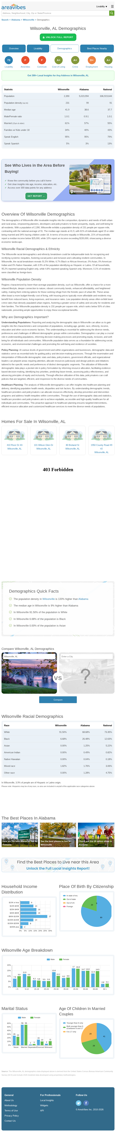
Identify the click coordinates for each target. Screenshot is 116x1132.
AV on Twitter (78, 1103)
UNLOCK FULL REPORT (59, 37)
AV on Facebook (86, 1103)
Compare (58, 700)
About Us (9, 1100)
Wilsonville (28, 20)
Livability (100, 6)
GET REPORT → (36, 196)
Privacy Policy (12, 1115)
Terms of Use (11, 1110)
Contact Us (10, 1120)
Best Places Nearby (97, 48)
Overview (14, 48)
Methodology (11, 1105)
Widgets (44, 1105)
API (42, 1110)
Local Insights (47, 1100)
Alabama (15, 20)
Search (5, 20)
